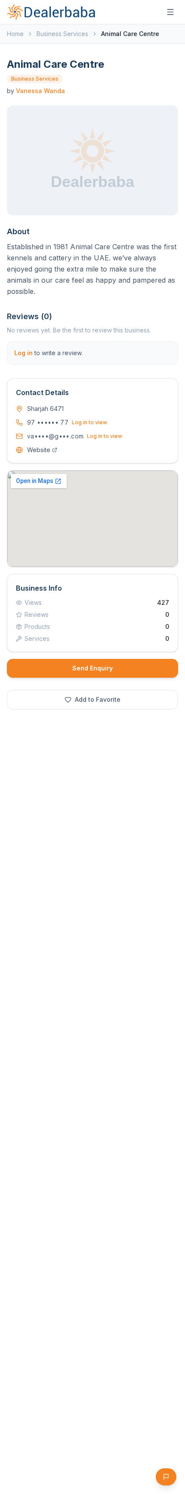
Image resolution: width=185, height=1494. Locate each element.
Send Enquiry (92, 668)
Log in (23, 352)
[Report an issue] (166, 1476)
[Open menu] (170, 12)
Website (38, 449)
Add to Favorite (97, 699)
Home (15, 33)
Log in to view (89, 422)
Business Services (62, 33)
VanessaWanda (40, 90)
